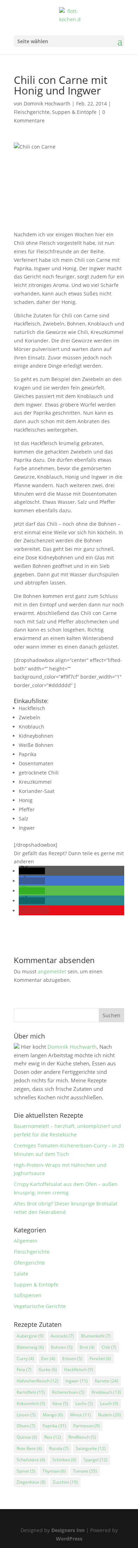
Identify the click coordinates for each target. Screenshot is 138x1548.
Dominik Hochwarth (47, 103)
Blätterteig (30, 1347)
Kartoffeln (31, 1392)
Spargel (96, 1460)
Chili (109, 1347)
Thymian (54, 1471)
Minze (80, 1415)
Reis (52, 1437)
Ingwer (76, 1381)
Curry (25, 1359)
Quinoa (27, 1437)
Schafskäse (31, 1460)
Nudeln (109, 1415)
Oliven (26, 1426)
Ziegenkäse (31, 1482)
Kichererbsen (68, 1392)
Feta (24, 1369)
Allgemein (26, 1240)
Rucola (59, 1448)
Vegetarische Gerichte (40, 1306)
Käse (60, 1403)
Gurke (48, 1369)
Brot (87, 1347)
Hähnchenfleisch (37, 1381)
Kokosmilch (31, 1403)
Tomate (85, 1471)
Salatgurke (91, 1448)
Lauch (109, 1403)
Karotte (106, 1381)
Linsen (26, 1415)
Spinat (26, 1471)
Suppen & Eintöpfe (74, 112)
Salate (21, 1273)
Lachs (84, 1403)
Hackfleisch (78, 1369)
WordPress (69, 1538)
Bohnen (62, 1347)
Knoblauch (106, 1392)
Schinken (64, 1460)
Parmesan (86, 1426)
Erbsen (72, 1359)
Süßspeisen (27, 1295)
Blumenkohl (96, 1336)
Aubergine (30, 1336)
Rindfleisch (82, 1437)
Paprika (54, 1426)
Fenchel (100, 1359)
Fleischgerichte (32, 112)
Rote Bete (29, 1448)
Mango (53, 1415)
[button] (32, 871)
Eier (48, 1359)
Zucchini (65, 1482)
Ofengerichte (29, 1262)
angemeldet (52, 971)
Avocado (62, 1336)
